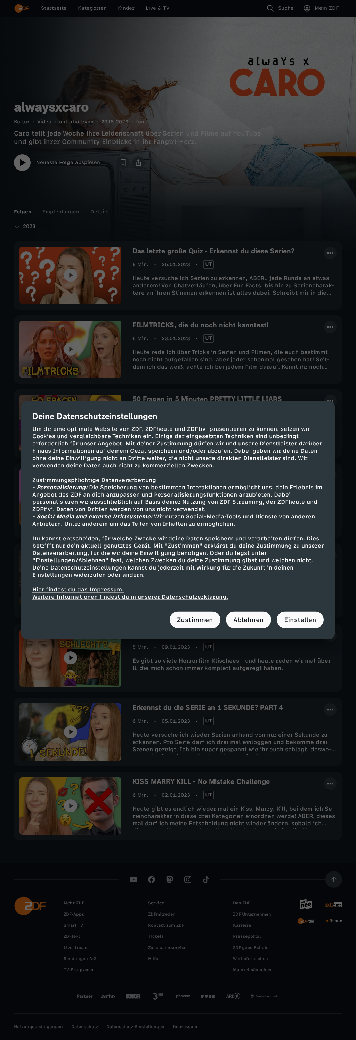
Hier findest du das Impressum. (78, 589)
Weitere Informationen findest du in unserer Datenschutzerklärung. (130, 596)
